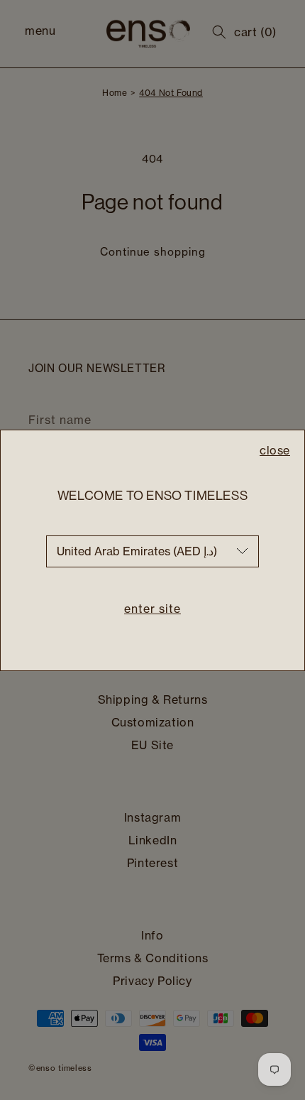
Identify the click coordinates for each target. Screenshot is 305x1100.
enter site (152, 608)
